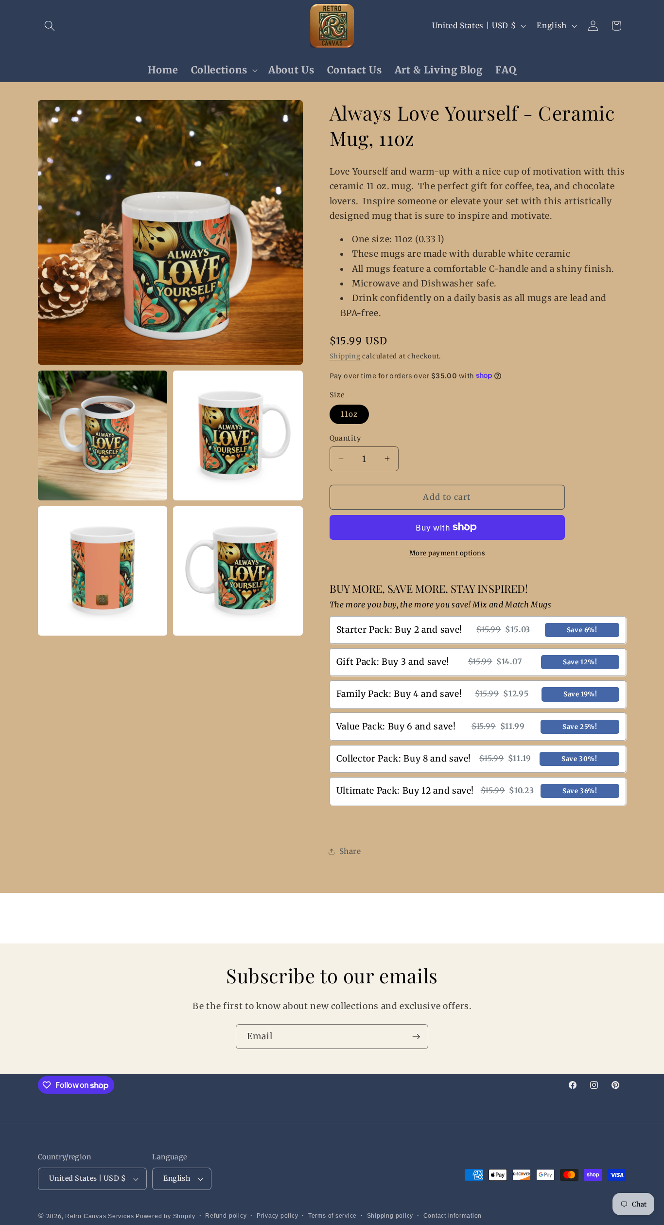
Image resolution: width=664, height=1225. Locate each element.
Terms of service (332, 1215)
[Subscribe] (416, 1036)
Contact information (452, 1215)
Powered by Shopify (165, 1216)
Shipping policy (390, 1215)
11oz (349, 414)
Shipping (345, 356)
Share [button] (350, 851)
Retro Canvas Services (99, 1216)
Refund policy (225, 1215)
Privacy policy (277, 1215)
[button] (49, 25)
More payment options (447, 553)
